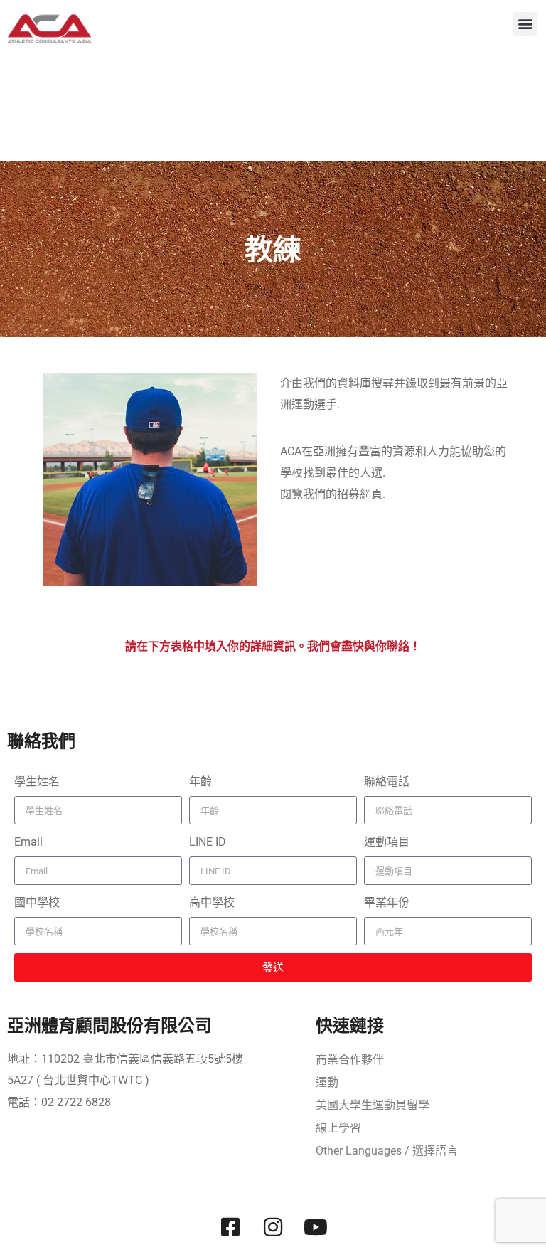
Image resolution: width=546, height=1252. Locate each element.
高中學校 (212, 902)
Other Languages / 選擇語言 (387, 1150)
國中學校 (37, 902)
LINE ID (207, 842)
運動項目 (387, 842)
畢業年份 (387, 902)
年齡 (200, 781)
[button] (525, 24)
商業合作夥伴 (350, 1059)
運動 (327, 1082)
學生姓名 (37, 781)
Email (28, 842)
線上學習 (338, 1128)
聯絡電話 (387, 781)
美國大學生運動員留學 (372, 1105)
